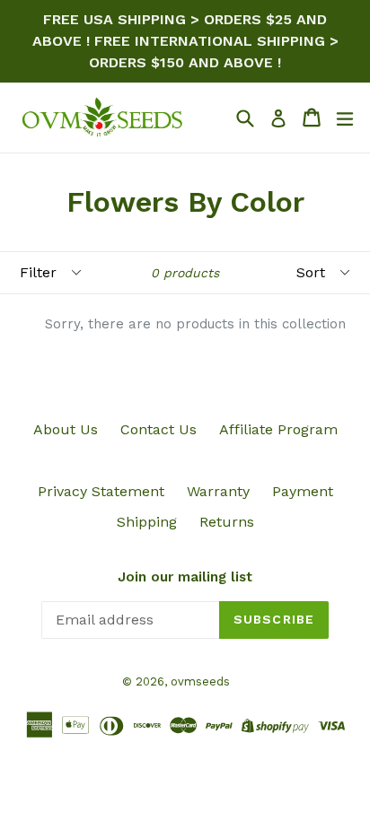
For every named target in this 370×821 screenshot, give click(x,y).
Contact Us (158, 429)
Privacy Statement (101, 491)
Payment (302, 491)
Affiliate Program (278, 429)
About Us (65, 429)
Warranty (218, 491)
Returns (226, 521)
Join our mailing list (185, 577)
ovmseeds (200, 681)
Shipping (147, 521)
